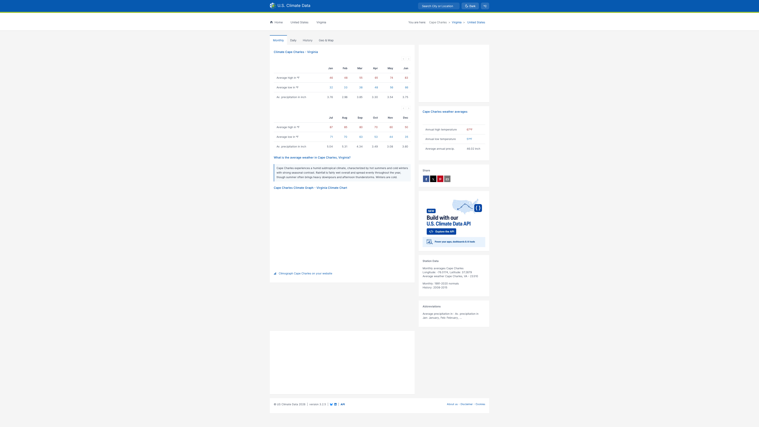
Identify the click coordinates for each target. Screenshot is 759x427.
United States (475, 22)
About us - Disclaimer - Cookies (466, 404)
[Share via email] (447, 179)
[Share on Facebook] (426, 179)
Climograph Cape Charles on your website (305, 273)
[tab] (308, 40)
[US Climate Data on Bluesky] (331, 404)
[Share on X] (433, 179)
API (343, 404)
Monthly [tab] (278, 40)
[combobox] (439, 6)
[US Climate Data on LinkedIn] (335, 403)
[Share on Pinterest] (440, 179)
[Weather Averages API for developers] (454, 221)
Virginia (457, 22)
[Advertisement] (454, 73)
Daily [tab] (293, 40)
